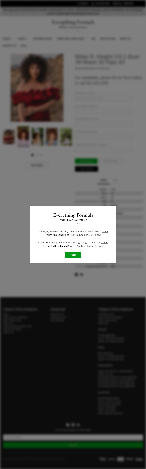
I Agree (73, 254)
